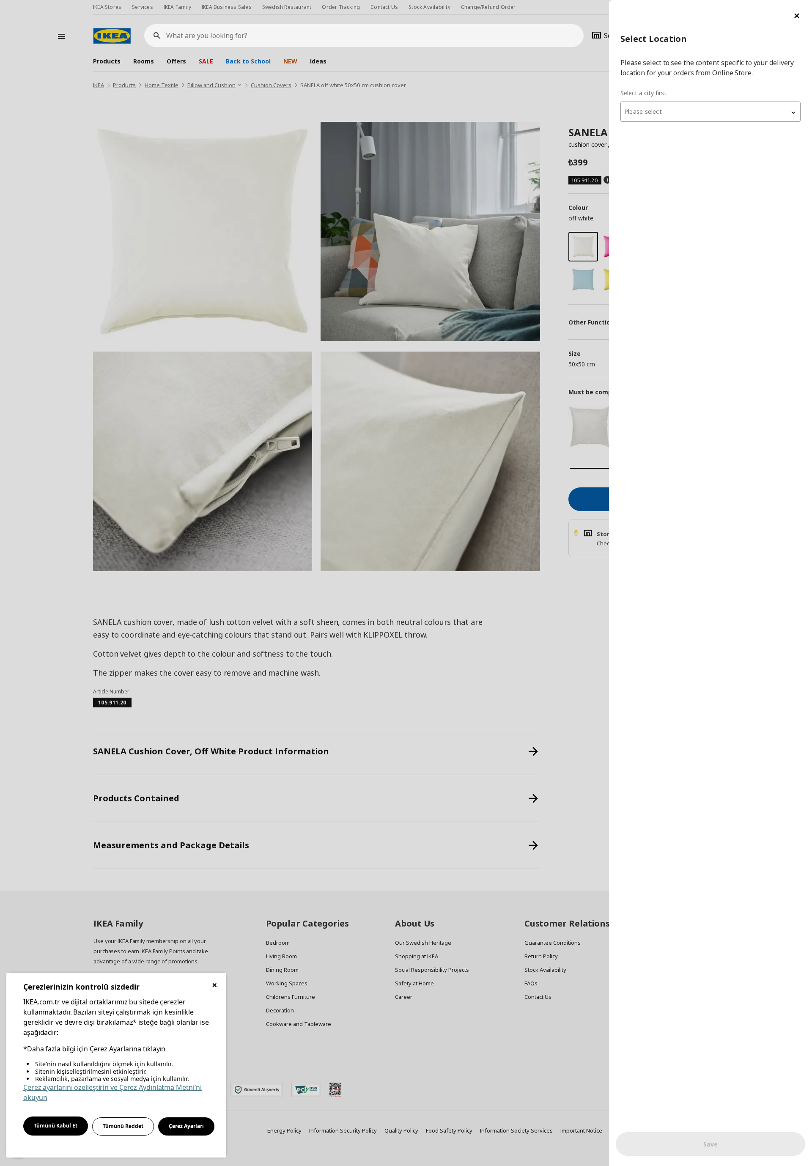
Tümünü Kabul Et (55, 1125)
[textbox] (710, 111)
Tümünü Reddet (123, 1126)
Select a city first (643, 93)
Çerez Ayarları (186, 1126)
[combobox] (710, 112)
